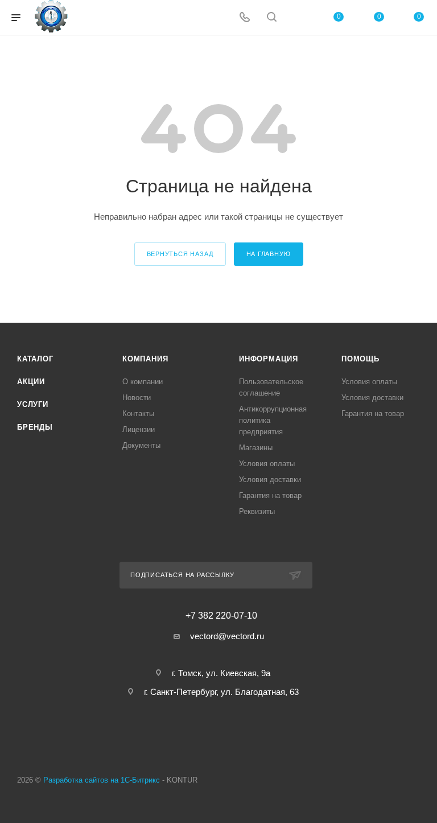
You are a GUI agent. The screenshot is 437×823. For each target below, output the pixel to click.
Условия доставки (270, 479)
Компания (145, 359)
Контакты (138, 413)
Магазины (256, 447)
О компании (142, 381)
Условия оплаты (267, 463)
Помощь (360, 359)
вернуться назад (180, 253)
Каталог (35, 359)
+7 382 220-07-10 (221, 615)
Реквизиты (257, 511)
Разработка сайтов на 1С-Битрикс (101, 780)
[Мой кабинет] (299, 18)
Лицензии (138, 429)
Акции (31, 381)
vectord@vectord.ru (227, 636)
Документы (141, 445)
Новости (136, 397)
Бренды (35, 427)
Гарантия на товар (270, 495)
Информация (268, 359)
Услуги (32, 404)
